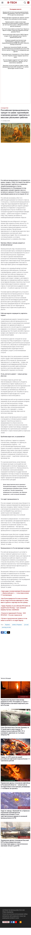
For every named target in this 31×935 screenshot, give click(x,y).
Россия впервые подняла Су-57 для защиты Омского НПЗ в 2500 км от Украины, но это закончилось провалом (15, 61)
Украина (7, 624)
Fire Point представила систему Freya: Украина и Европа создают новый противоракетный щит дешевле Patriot (15, 30)
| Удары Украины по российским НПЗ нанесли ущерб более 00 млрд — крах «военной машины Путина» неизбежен (15, 607)
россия (26, 624)
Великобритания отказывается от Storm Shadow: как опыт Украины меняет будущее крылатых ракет (15, 56)
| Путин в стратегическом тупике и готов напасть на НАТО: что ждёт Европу (14, 619)
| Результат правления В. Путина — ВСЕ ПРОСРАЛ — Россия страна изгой (13, 614)
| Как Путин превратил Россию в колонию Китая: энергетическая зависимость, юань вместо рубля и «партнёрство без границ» (14, 600)
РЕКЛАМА (6, 922)
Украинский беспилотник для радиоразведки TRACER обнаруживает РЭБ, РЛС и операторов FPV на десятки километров (15, 13)
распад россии (6, 627)
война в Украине (17, 624)
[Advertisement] (15, 86)
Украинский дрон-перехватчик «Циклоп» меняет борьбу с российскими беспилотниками (15, 18)
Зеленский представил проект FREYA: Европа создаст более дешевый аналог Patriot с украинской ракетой (15, 36)
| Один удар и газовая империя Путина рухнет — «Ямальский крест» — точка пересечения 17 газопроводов (15, 593)
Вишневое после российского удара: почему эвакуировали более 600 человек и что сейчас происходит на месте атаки (15, 67)
